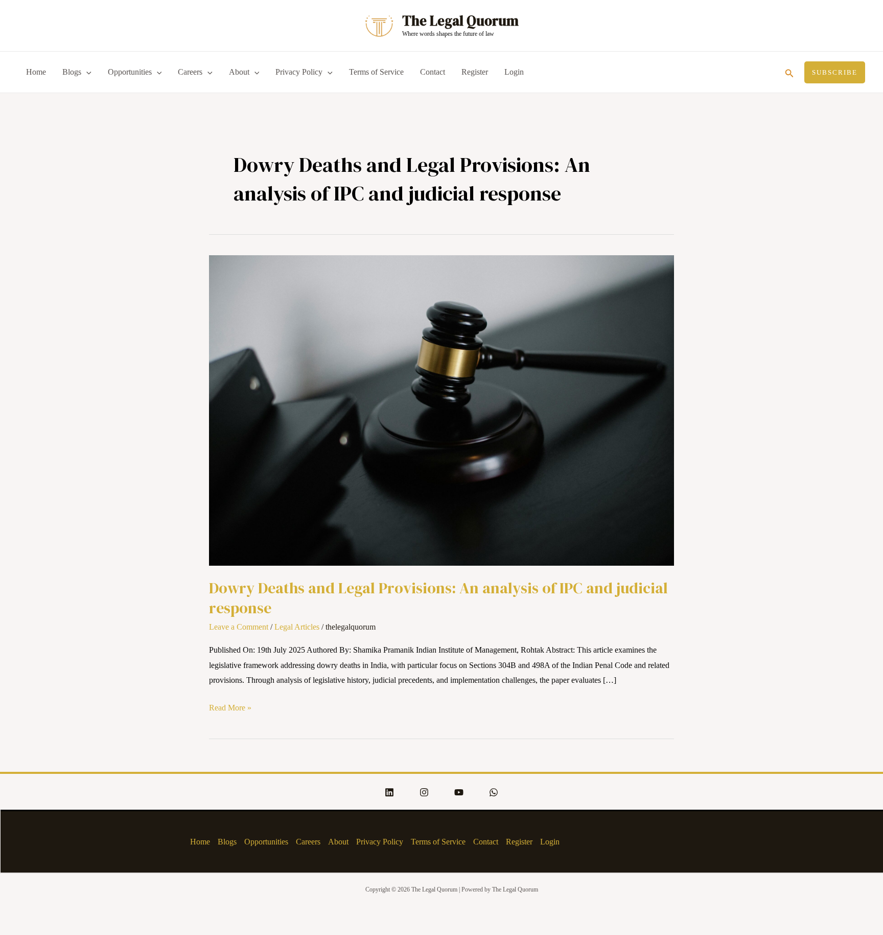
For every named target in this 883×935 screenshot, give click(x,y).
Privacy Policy (298, 72)
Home (36, 72)
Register (474, 72)
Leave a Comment (238, 626)
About (239, 72)
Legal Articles (296, 626)
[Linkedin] (389, 792)
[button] (789, 72)
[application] (86, 72)
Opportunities (130, 72)
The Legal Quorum (460, 20)
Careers (190, 72)
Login (514, 72)
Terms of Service (376, 72)
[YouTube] (458, 792)
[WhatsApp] (493, 792)
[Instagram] (424, 792)
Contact (432, 72)
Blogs (71, 72)
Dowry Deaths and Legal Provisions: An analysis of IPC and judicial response (438, 597)
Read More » (230, 706)
